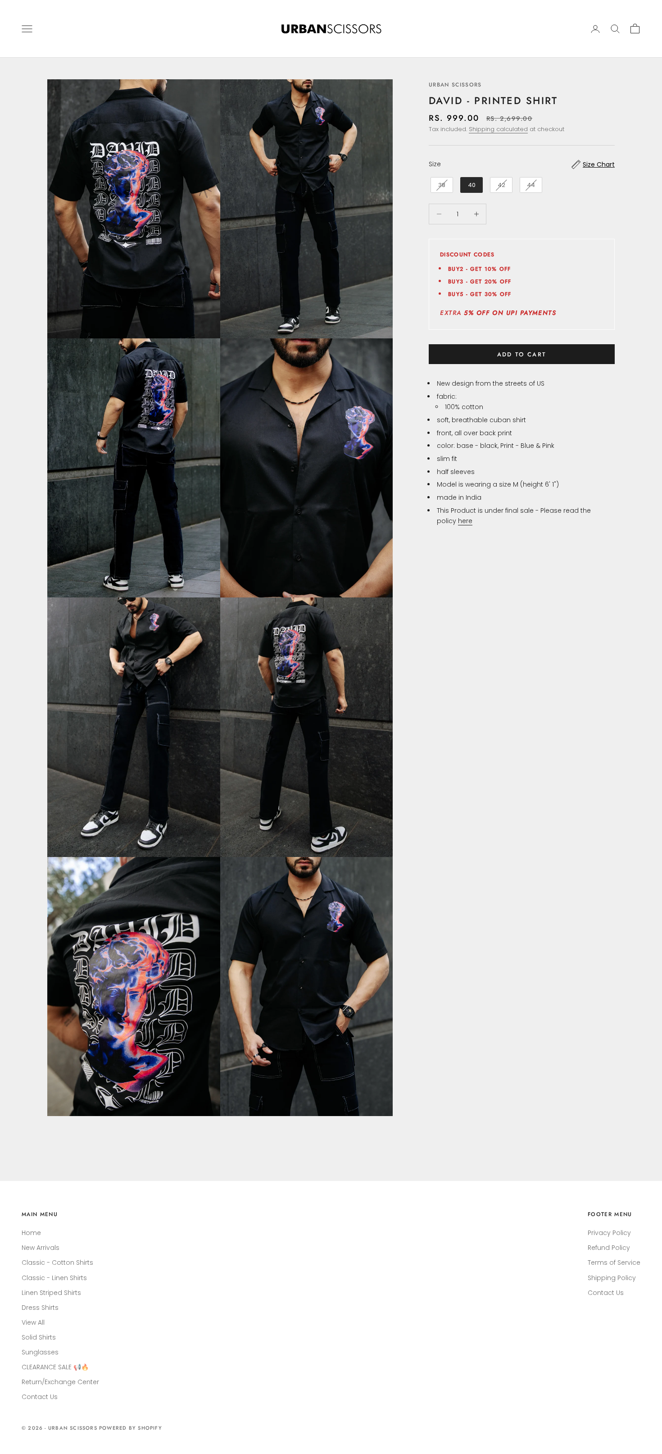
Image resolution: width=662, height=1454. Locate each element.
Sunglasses (40, 1352)
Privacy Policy (609, 1232)
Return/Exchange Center (60, 1381)
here (465, 520)
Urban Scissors (455, 85)
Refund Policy (609, 1247)
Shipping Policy (612, 1277)
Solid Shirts (39, 1337)
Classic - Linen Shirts (54, 1277)
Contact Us (40, 1396)
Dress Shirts (40, 1307)
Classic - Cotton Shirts (57, 1262)
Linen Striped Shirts (51, 1292)
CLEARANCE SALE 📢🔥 (55, 1367)
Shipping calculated (498, 129)
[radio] (441, 185)
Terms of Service (614, 1262)
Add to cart (522, 354)
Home (31, 1232)
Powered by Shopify (130, 1427)
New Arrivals (40, 1247)
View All (33, 1322)
